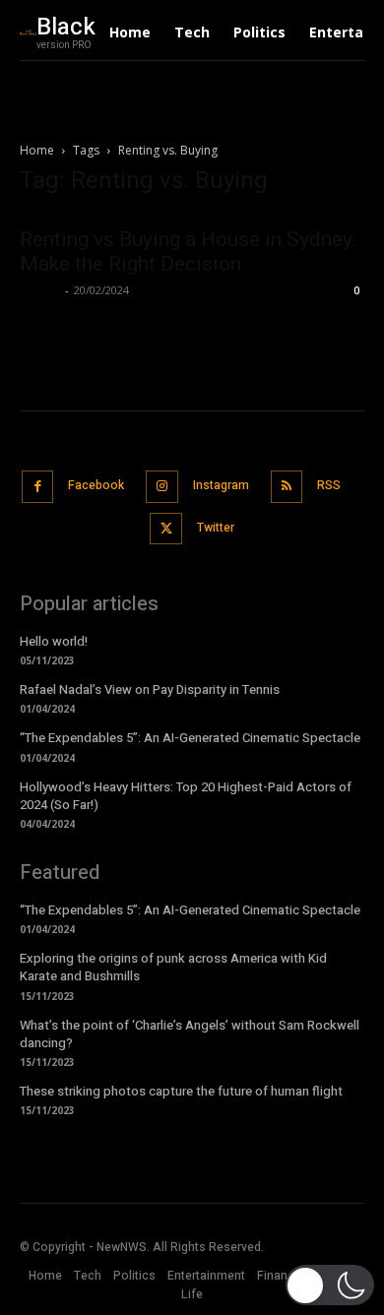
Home (37, 150)
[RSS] (287, 486)
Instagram (221, 485)
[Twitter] (166, 529)
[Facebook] (38, 486)
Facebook (96, 485)
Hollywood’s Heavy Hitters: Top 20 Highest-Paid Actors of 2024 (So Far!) (186, 796)
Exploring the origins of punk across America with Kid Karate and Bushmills (173, 967)
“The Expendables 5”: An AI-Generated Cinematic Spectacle (190, 737)
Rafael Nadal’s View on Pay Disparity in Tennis (150, 689)
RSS (329, 485)
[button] (330, 1285)
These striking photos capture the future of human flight (181, 1091)
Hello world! (54, 641)
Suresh (40, 289)
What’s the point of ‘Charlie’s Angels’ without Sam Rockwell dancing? (189, 1034)
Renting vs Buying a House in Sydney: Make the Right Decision (188, 251)
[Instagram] (162, 486)
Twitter (215, 527)
